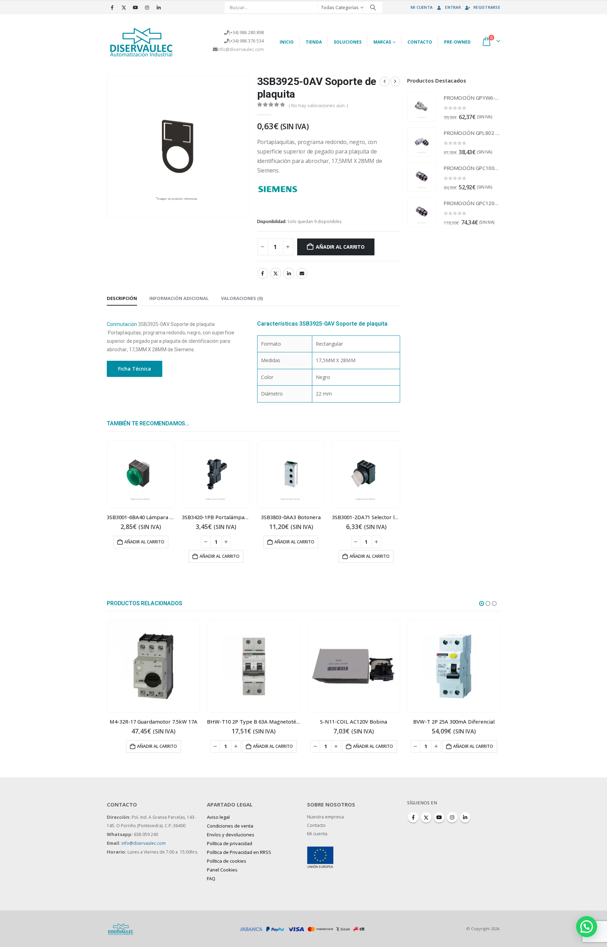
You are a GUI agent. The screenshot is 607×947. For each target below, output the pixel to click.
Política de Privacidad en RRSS (239, 852)
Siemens (310, 188)
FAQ (211, 878)
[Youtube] (135, 7)
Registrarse (487, 7)
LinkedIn (288, 273)
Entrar (453, 7)
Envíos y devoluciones (230, 834)
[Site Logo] (142, 41)
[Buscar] (373, 7)
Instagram (452, 817)
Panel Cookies (222, 870)
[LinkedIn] (158, 7)
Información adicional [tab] (179, 298)
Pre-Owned (457, 42)
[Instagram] (147, 7)
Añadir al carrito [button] (144, 542)
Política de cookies (226, 861)
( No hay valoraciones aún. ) (318, 105)
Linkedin (465, 817)
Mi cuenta (421, 7)
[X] (124, 7)
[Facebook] (112, 7)
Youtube (439, 817)
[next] (395, 81)
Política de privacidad (229, 843)
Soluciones (347, 42)
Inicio (287, 42)
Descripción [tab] (122, 298)
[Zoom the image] (320, 851)
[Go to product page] (141, 474)
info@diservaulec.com (240, 49)
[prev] (385, 81)
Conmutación (122, 324)
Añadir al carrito (340, 246)
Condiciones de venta (230, 826)
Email (301, 273)
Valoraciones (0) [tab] (242, 298)
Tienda (314, 42)
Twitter (275, 273)
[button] (481, 603)
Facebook (262, 273)
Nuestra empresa (325, 817)
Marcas (382, 42)
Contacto (419, 42)
